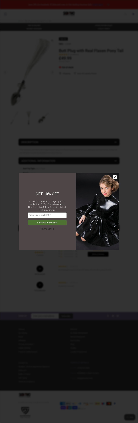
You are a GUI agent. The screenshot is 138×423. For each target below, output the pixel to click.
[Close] (115, 177)
